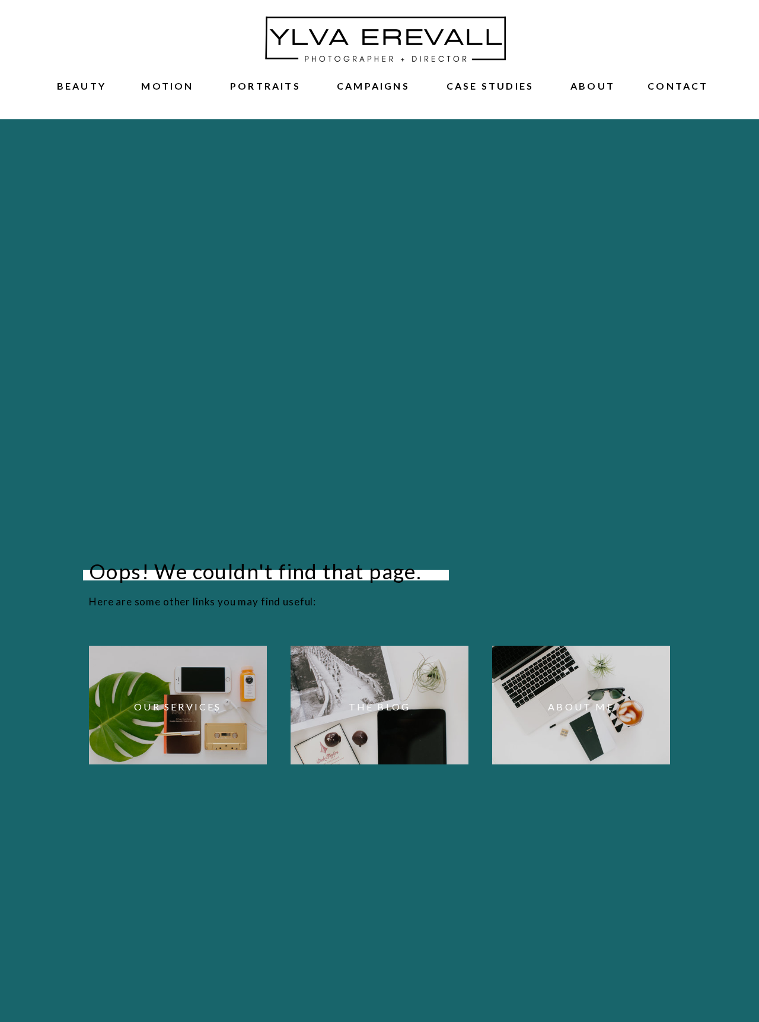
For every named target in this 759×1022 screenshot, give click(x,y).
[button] (81, 84)
